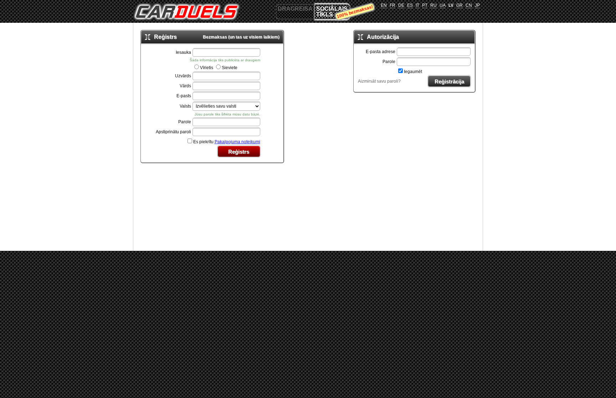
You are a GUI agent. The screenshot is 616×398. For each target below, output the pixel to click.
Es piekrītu (226, 141)
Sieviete (229, 67)
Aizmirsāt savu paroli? (379, 81)
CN (469, 5)
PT (424, 5)
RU (433, 5)
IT (417, 5)
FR (392, 5)
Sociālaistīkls (332, 11)
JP (477, 5)
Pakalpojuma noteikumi (237, 141)
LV (450, 5)
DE (401, 5)
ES (410, 5)
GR (459, 5)
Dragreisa (295, 9)
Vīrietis (206, 67)
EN (384, 5)
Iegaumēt (413, 71)
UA (443, 5)
